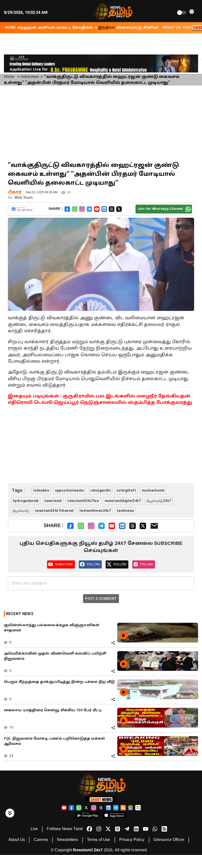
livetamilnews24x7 (95, 511)
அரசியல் (46, 28)
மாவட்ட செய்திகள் (74, 28)
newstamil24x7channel (54, 511)
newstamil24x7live (83, 501)
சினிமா (150, 28)
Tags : (18, 490)
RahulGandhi (100, 490)
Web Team (24, 198)
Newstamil (53, 501)
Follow (93, 564)
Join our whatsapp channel (160, 209)
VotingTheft (126, 490)
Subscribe (64, 564)
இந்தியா (106, 28)
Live (34, 829)
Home (9, 76)
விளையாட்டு (129, 28)
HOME (10, 28)
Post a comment (101, 599)
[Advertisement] (101, 124)
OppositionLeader (69, 490)
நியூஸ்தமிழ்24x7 (159, 501)
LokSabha (41, 490)
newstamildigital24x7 (123, 501)
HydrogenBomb (26, 501)
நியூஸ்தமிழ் (21, 511)
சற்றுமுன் (27, 28)
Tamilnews (125, 511)
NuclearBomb (153, 490)
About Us (171, 28)
